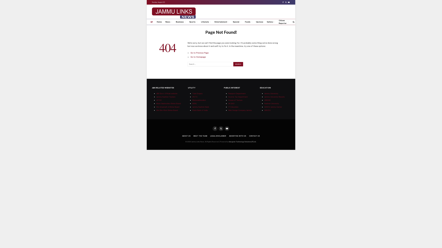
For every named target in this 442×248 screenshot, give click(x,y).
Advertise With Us (237, 136)
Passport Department (237, 93)
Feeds (247, 22)
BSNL (194, 103)
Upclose (259, 22)
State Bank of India (200, 110)
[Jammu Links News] (174, 13)
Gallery (270, 22)
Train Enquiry (197, 93)
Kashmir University (271, 103)
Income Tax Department (238, 97)
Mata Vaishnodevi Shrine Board (168, 103)
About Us (186, 136)
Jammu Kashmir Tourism (165, 97)
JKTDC (159, 100)
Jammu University (271, 93)
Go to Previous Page (199, 53)
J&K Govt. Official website (166, 93)
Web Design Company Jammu (240, 110)
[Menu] (152, 22)
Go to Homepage (198, 57)
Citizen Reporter (283, 22)
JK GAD (231, 103)
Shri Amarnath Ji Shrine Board (167, 107)
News (167, 22)
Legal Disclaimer (218, 136)
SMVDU (267, 110)
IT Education (233, 107)
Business (180, 22)
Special (236, 22)
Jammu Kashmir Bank (200, 107)
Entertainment (221, 22)
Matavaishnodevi (199, 100)
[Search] (293, 22)
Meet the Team (200, 136)
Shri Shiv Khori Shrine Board (167, 110)
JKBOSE (267, 100)
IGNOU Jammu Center (273, 107)
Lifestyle (205, 22)
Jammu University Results (274, 97)
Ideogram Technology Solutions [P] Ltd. (242, 142)
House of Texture (235, 100)
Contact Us (254, 136)
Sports (192, 22)
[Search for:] (211, 64)
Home (159, 22)
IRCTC (195, 97)
